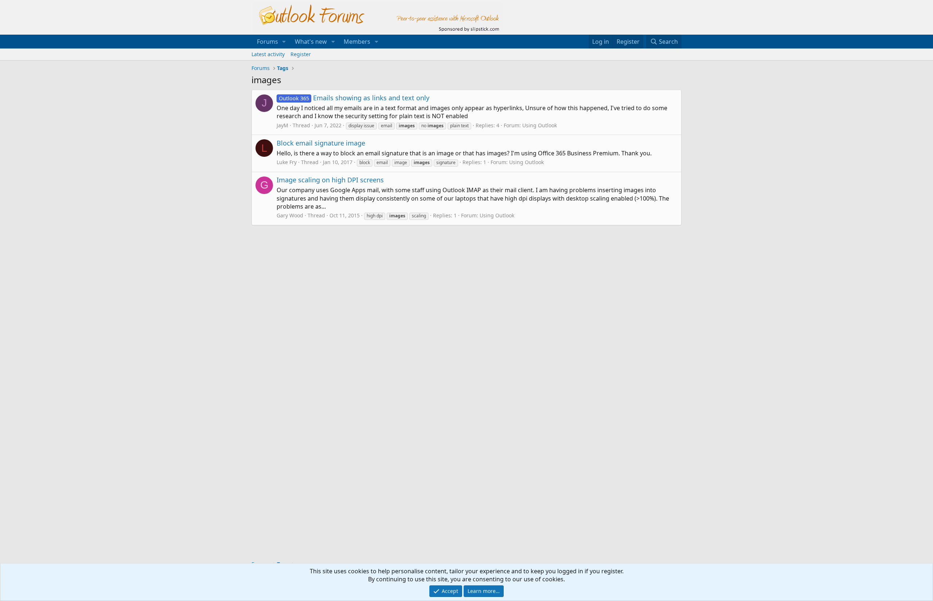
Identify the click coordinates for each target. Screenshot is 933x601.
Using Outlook (539, 125)
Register (300, 54)
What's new (311, 42)
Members (357, 42)
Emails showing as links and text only (354, 97)
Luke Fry (287, 162)
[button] (284, 42)
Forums (267, 42)
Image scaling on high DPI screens (330, 179)
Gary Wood (290, 215)
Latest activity (268, 54)
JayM (282, 125)
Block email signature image (321, 143)
